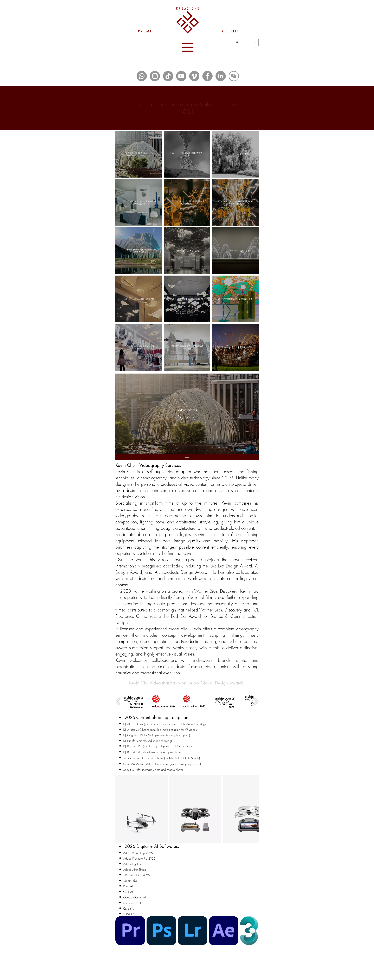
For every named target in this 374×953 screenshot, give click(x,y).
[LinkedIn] (220, 76)
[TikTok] (168, 76)
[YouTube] (181, 76)
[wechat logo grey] (234, 76)
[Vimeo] (194, 76)
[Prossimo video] (252, 414)
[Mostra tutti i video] (187, 457)
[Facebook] (207, 76)
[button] (187, 47)
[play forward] (256, 701)
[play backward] (118, 701)
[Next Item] (252, 809)
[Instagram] (155, 76)
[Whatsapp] (142, 76)
